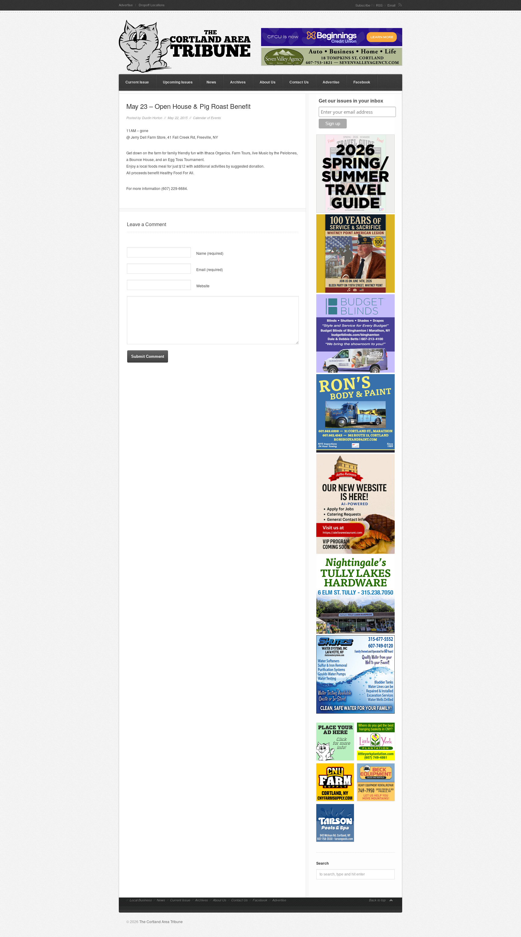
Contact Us (299, 82)
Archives (238, 82)
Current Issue (137, 82)
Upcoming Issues (178, 82)
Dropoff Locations (152, 5)
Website (203, 285)
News (211, 82)
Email (391, 5)
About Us (268, 82)
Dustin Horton (152, 117)
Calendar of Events (207, 117)
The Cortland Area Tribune (161, 921)
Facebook (361, 82)
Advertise (126, 5)
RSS (379, 5)
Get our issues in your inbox (351, 100)
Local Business (141, 900)
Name (209, 253)
